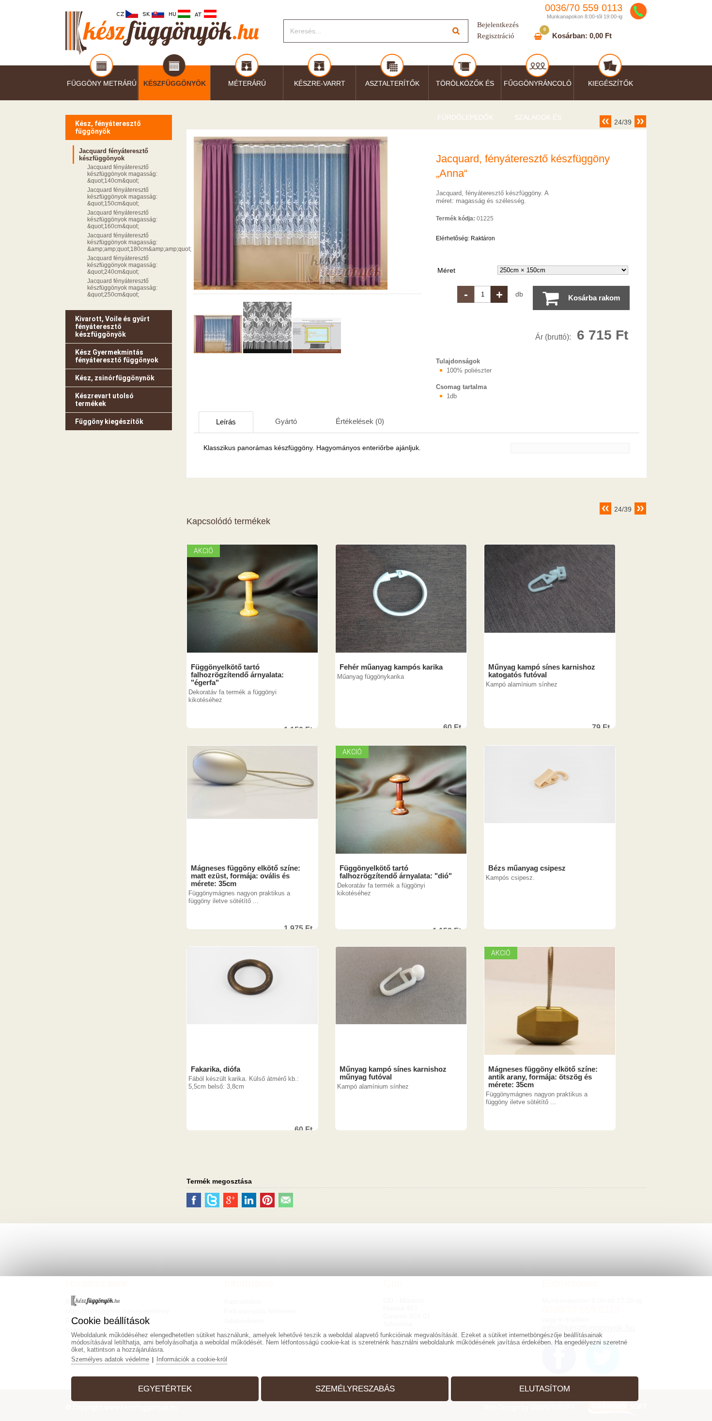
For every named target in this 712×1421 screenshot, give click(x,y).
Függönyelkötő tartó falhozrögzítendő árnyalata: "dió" (396, 872)
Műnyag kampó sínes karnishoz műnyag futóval (393, 1073)
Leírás (226, 422)
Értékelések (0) (360, 421)
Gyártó (286, 421)
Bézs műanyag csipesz (527, 868)
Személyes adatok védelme (110, 1359)
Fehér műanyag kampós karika (391, 667)
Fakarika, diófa (215, 1069)
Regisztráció (495, 36)
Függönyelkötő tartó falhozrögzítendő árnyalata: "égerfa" (237, 675)
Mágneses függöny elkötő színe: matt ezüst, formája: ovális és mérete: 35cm (245, 876)
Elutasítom (544, 1388)
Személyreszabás (355, 1388)
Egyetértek (165, 1388)
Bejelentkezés (498, 25)
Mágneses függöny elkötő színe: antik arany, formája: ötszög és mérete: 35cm (543, 1077)
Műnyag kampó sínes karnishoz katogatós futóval (541, 671)
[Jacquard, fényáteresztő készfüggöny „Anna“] (290, 290)
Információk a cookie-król (191, 1359)
